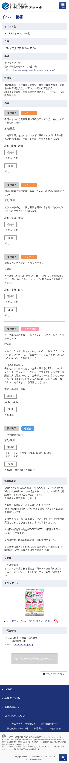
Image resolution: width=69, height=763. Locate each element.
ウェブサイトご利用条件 (23, 724)
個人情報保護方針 (49, 724)
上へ (63, 757)
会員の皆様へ (11, 707)
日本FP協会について (15, 715)
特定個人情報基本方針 (17, 728)
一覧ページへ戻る (55, 673)
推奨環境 (38, 728)
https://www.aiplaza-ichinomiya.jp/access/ (33, 70)
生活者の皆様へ (13, 698)
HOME (8, 689)
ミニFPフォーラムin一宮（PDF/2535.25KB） (29, 621)
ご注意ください (55, 728)
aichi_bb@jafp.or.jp (23, 644)
